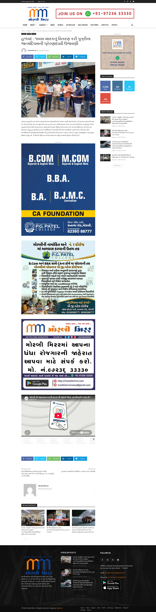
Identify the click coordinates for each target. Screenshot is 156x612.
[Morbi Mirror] (24, 50)
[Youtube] (133, 1)
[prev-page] (22, 538)
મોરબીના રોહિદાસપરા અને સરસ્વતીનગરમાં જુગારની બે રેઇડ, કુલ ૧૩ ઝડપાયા (58, 530)
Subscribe (105, 94)
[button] (132, 24)
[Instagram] (127, 1)
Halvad (33, 34)
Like (105, 81)
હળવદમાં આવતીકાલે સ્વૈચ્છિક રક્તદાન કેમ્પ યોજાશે (78, 471)
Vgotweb (59, 608)
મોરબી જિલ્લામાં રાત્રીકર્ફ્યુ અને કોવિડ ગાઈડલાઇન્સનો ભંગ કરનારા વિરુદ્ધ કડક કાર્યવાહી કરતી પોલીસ (37, 473)
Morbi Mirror (32, 50)
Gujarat (28, 31)
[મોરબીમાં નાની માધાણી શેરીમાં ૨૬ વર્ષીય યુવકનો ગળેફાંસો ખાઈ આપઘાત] (105, 157)
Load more (116, 165)
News (29, 34)
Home (23, 31)
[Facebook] (124, 1)
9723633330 (112, 577)
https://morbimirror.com (45, 489)
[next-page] (26, 538)
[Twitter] (130, 1)
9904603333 (121, 577)
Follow (117, 81)
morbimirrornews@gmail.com (115, 573)
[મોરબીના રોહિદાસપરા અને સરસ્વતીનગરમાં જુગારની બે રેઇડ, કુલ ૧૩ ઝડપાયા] (58, 518)
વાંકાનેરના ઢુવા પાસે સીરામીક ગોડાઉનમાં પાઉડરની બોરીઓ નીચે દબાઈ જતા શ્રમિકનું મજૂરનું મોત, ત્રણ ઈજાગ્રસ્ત (83, 530)
